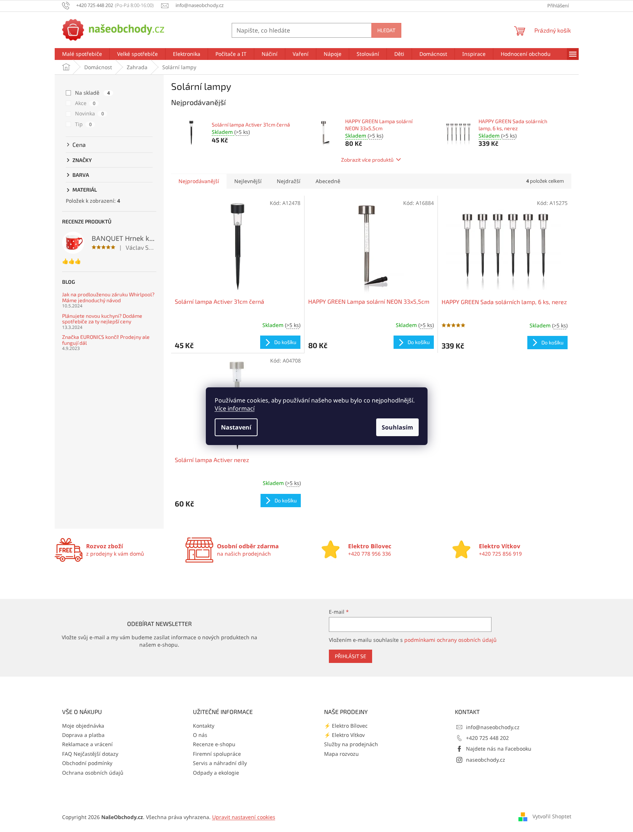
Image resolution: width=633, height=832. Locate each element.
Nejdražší (288, 181)
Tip (83, 124)
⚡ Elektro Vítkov (344, 734)
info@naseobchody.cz (493, 727)
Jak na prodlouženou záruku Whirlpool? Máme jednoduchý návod (108, 297)
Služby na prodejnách (351, 744)
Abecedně (328, 181)
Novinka (89, 113)
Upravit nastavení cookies (243, 817)
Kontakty (203, 725)
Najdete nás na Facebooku (498, 748)
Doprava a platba (83, 734)
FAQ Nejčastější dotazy (90, 753)
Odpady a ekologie (216, 772)
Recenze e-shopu (214, 744)
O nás (200, 734)
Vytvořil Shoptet (551, 816)
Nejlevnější (248, 181)
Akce (85, 103)
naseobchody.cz (485, 759)
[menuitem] (82, 54)
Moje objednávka (83, 725)
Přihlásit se (350, 656)
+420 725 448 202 (487, 737)
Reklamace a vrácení (87, 744)
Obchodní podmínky (87, 763)
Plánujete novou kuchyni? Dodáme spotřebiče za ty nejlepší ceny (102, 318)
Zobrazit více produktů (367, 159)
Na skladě (92, 92)
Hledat (386, 30)
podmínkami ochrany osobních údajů (450, 639)
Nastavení (236, 427)
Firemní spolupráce (217, 753)
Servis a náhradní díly (220, 763)
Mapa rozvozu (341, 753)
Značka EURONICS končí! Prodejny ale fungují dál (106, 340)
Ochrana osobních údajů (92, 772)
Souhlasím (397, 427)
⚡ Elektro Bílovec (346, 725)
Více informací (235, 408)
